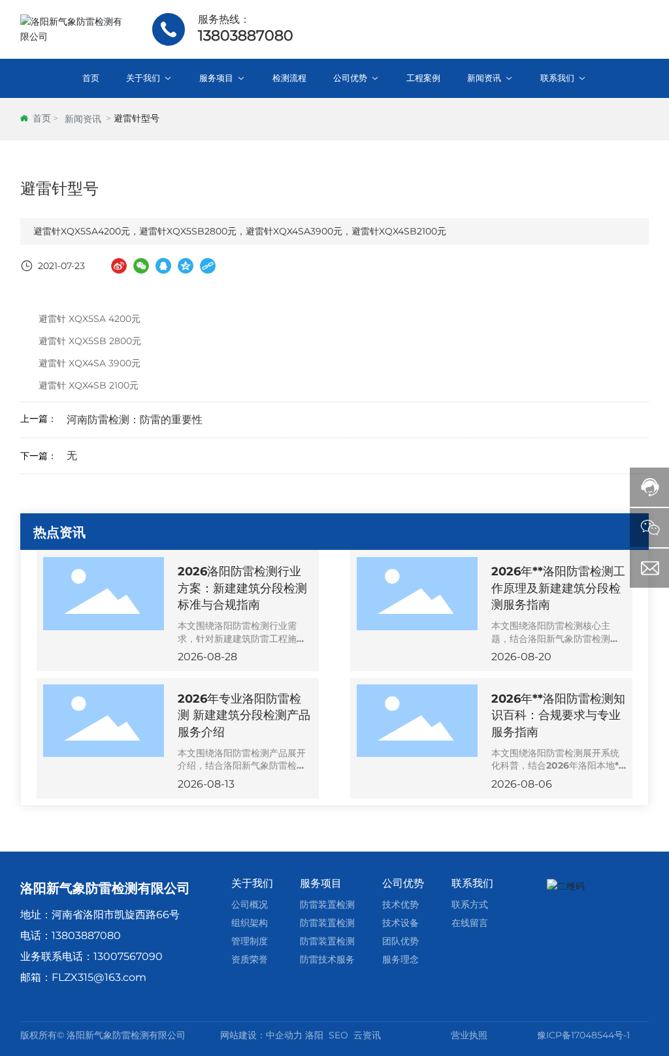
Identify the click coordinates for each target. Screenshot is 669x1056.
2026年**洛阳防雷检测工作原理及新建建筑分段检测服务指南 (558, 587)
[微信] (141, 266)
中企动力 (284, 1035)
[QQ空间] (185, 266)
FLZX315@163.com (99, 977)
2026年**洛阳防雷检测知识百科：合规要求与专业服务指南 (558, 715)
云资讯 (367, 1035)
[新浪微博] (119, 266)
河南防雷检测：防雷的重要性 (135, 419)
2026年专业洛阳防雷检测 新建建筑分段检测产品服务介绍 (244, 715)
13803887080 (245, 35)
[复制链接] (208, 266)
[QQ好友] (163, 266)
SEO (338, 1035)
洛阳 (314, 1035)
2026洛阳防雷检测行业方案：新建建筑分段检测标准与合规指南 (242, 587)
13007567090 (128, 956)
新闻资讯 (83, 119)
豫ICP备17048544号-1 (583, 1035)
